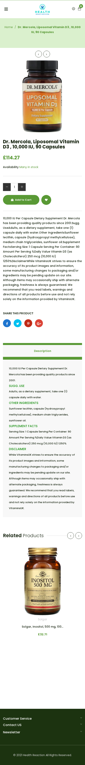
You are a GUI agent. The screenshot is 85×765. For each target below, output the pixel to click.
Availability (11, 167)
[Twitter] (18, 323)
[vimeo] (28, 323)
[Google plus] (39, 323)
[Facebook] (7, 323)
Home (9, 27)
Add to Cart (22, 200)
